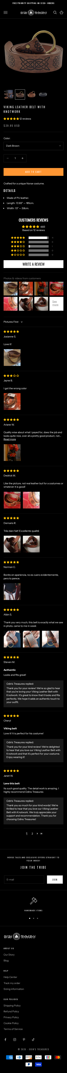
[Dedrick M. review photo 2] (31, 500)
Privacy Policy (11, 1017)
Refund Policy (11, 1011)
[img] (11, 331)
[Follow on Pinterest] (24, 1039)
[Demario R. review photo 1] (12, 544)
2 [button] (32, 833)
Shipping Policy (12, 1005)
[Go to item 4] (43, 94)
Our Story (9, 954)
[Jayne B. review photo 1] (12, 401)
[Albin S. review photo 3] (50, 639)
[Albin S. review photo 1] (12, 639)
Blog (6, 960)
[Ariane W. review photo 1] (12, 452)
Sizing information (14, 989)
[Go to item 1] (9, 94)
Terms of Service (13, 1029)
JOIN (55, 879)
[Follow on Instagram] (14, 1039)
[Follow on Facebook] (5, 1039)
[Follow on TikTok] (33, 1039)
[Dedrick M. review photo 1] (12, 500)
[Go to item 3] (31, 94)
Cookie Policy (11, 1023)
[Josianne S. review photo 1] (12, 357)
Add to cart (33, 172)
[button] (11, 118)
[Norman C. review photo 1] (12, 591)
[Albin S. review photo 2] (31, 639)
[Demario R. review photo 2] (31, 544)
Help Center (10, 977)
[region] (33, 904)
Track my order (12, 983)
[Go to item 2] (20, 94)
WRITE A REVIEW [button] (34, 264)
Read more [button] (10, 439)
